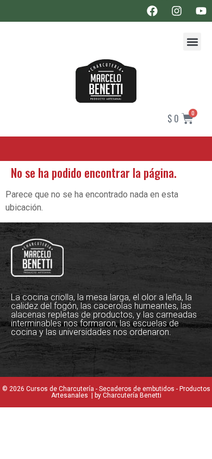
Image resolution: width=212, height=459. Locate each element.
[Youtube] (201, 11)
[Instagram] (177, 11)
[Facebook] (152, 11)
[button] (192, 42)
